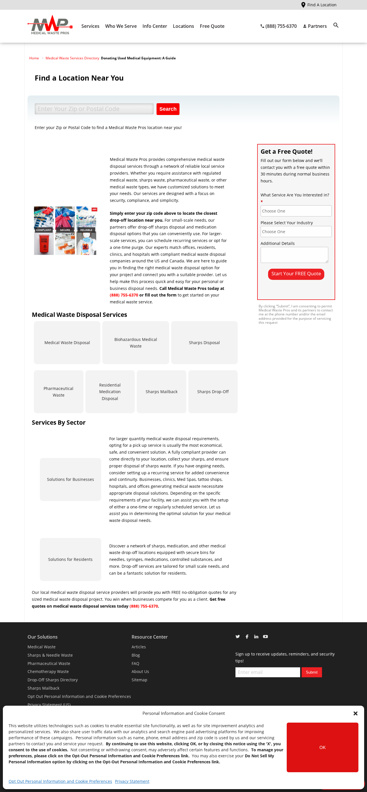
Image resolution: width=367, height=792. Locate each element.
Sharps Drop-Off (213, 391)
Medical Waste (42, 646)
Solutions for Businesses (70, 479)
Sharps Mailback (161, 391)
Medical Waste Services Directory (72, 58)
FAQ (135, 663)
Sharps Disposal (204, 342)
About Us (140, 671)
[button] (355, 713)
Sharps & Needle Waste (50, 655)
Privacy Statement (132, 781)
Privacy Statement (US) (49, 704)
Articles (139, 646)
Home (34, 58)
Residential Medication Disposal (110, 391)
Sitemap (139, 679)
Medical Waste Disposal (67, 342)
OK (322, 747)
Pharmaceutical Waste (58, 392)
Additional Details (278, 243)
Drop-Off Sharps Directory (53, 679)
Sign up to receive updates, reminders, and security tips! (285, 657)
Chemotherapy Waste (48, 671)
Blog (136, 655)
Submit (312, 672)
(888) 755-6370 (124, 295)
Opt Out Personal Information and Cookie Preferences (60, 781)
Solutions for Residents (70, 559)
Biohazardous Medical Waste (135, 343)
